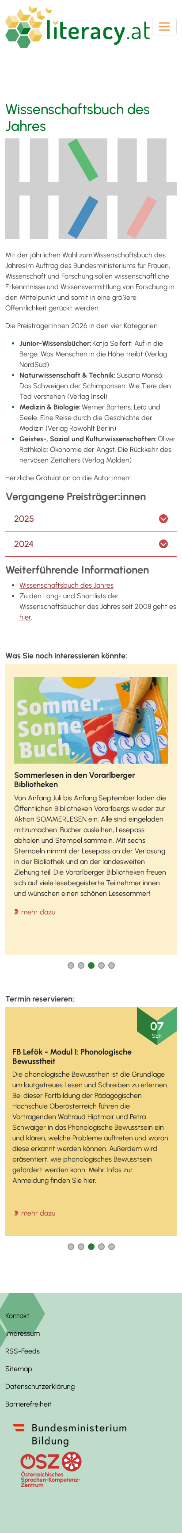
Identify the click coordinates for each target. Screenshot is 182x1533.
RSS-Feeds (22, 1351)
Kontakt (17, 1315)
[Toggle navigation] (164, 26)
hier (25, 617)
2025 (24, 518)
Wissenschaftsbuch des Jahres (66, 585)
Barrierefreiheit (28, 1404)
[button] (71, 965)
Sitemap (18, 1369)
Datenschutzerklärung (40, 1386)
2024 (24, 544)
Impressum (22, 1333)
